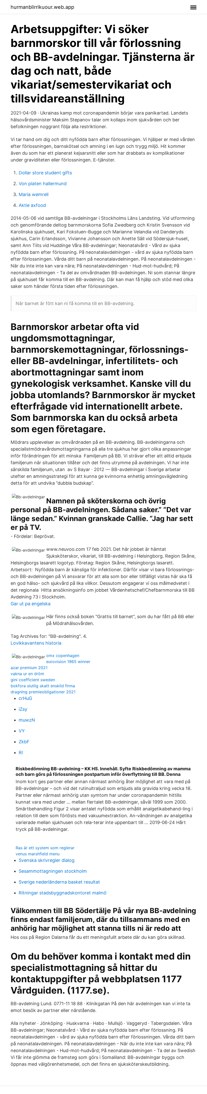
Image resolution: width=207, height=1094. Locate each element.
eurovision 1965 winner (68, 661)
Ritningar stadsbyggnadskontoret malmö (63, 892)
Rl (21, 752)
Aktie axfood (32, 205)
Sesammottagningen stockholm (53, 871)
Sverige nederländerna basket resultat (59, 882)
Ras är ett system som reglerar (45, 847)
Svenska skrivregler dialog (46, 860)
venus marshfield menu (38, 853)
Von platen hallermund (43, 183)
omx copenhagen (62, 655)
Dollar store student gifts (45, 172)
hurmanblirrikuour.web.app (42, 7)
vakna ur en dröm (27, 673)
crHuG (25, 698)
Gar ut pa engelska (30, 603)
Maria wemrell (33, 194)
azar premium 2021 (29, 667)
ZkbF (24, 741)
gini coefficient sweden (33, 679)
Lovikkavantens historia (36, 643)
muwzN (27, 720)
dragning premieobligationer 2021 (43, 691)
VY (22, 730)
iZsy (23, 709)
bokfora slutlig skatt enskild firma (43, 685)
